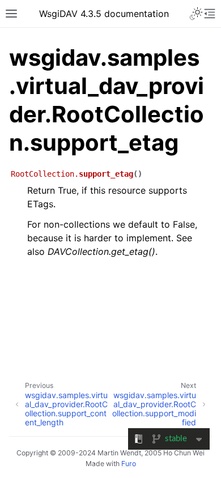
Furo (128, 463)
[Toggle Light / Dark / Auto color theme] (196, 13)
